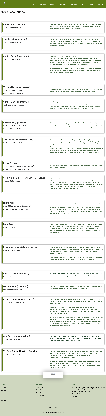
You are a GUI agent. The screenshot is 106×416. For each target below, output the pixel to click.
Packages (73, 4)
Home (34, 4)
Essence (43, 4)
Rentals (91, 4)
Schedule (63, 4)
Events (83, 4)
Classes (52, 4)
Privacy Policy (53, 407)
